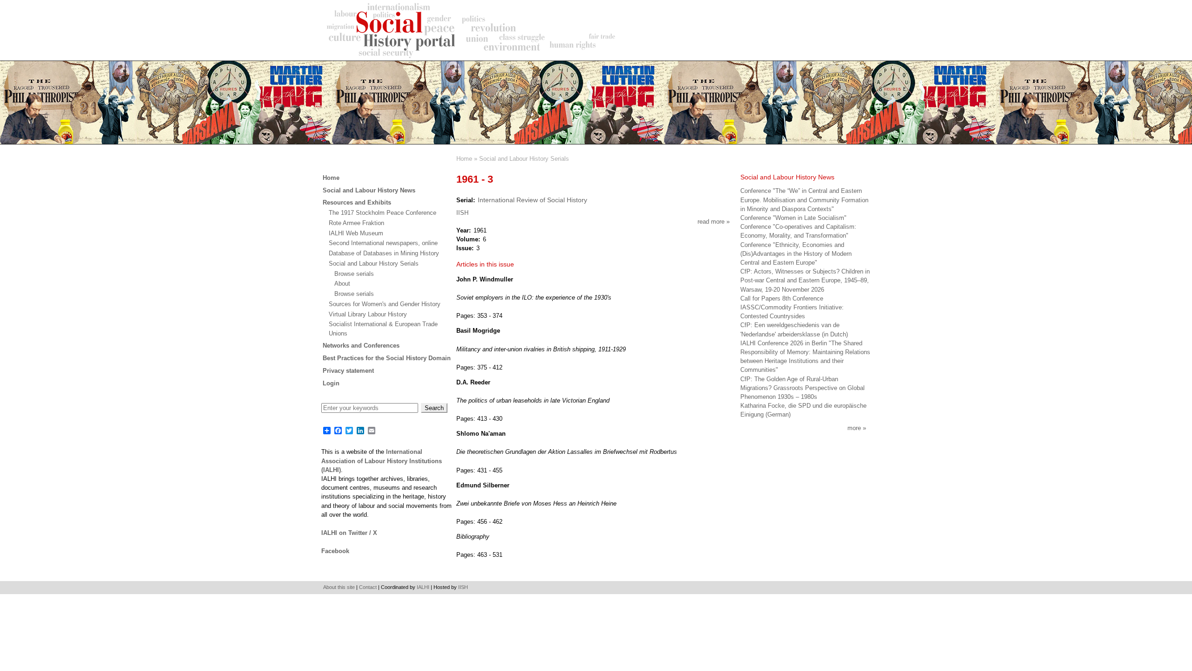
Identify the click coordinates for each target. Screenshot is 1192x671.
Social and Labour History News (369, 190)
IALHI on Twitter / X (349, 532)
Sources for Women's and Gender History (384, 304)
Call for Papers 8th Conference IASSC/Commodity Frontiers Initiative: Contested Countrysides (792, 307)
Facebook (335, 551)
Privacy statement (348, 370)
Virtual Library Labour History (368, 314)
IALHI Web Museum (356, 233)
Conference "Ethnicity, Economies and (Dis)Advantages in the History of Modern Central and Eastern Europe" (796, 253)
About (342, 283)
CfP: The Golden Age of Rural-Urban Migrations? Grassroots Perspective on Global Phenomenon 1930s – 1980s (802, 388)
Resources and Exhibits (357, 202)
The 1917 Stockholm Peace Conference (382, 212)
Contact (368, 587)
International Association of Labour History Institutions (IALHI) (381, 460)
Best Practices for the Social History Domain (387, 358)
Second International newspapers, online (383, 243)
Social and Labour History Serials (524, 158)
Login (331, 383)
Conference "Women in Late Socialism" (793, 217)
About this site (339, 587)
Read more (714, 221)
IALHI (423, 587)
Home (464, 158)
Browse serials (354, 273)
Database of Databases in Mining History (384, 253)
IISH (462, 212)
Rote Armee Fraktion (356, 222)
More (854, 428)
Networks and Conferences (361, 345)
